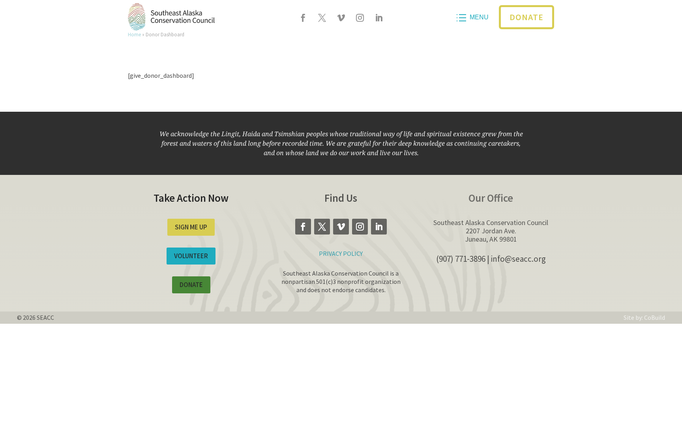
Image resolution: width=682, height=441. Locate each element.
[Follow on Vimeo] (341, 18)
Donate (526, 17)
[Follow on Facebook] (303, 18)
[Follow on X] (322, 18)
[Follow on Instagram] (360, 18)
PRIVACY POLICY (341, 253)
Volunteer (191, 255)
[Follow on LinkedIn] (379, 18)
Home (134, 34)
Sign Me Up (191, 227)
